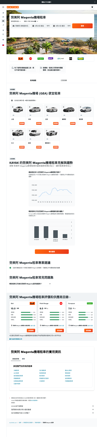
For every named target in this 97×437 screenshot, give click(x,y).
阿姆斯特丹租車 (44, 378)
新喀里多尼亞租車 (28, 422)
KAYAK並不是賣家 (17, 406)
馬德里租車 (42, 373)
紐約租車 (67, 376)
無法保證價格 (34, 400)
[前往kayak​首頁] (13, 7)
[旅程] (3, 40)
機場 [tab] (23, 359)
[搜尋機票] (3, 13)
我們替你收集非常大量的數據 (21, 409)
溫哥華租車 (68, 378)
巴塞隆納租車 (69, 381)
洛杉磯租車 (42, 370)
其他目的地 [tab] (15, 359)
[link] (52, 251)
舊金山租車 (68, 370)
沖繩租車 (16, 370)
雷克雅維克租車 (18, 376)
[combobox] (16, 21)
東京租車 (42, 376)
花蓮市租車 (17, 384)
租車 (20, 422)
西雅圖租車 (17, 378)
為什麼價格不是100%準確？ (20, 413)
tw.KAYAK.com (13, 422)
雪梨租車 (67, 373)
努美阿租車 (38, 422)
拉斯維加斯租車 (18, 381)
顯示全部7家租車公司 (15, 339)
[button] (95, 2)
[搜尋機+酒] (3, 25)
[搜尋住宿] (3, 17)
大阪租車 (42, 381)
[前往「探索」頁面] (3, 30)
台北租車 (16, 373)
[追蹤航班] (3, 34)
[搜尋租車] (3, 21)
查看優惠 (22, 123)
